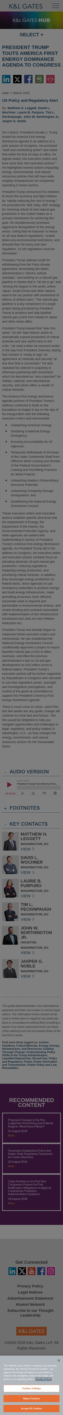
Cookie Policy (43, 1379)
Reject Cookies (31, 1398)
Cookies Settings (31, 1388)
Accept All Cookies (31, 1408)
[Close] (59, 1360)
